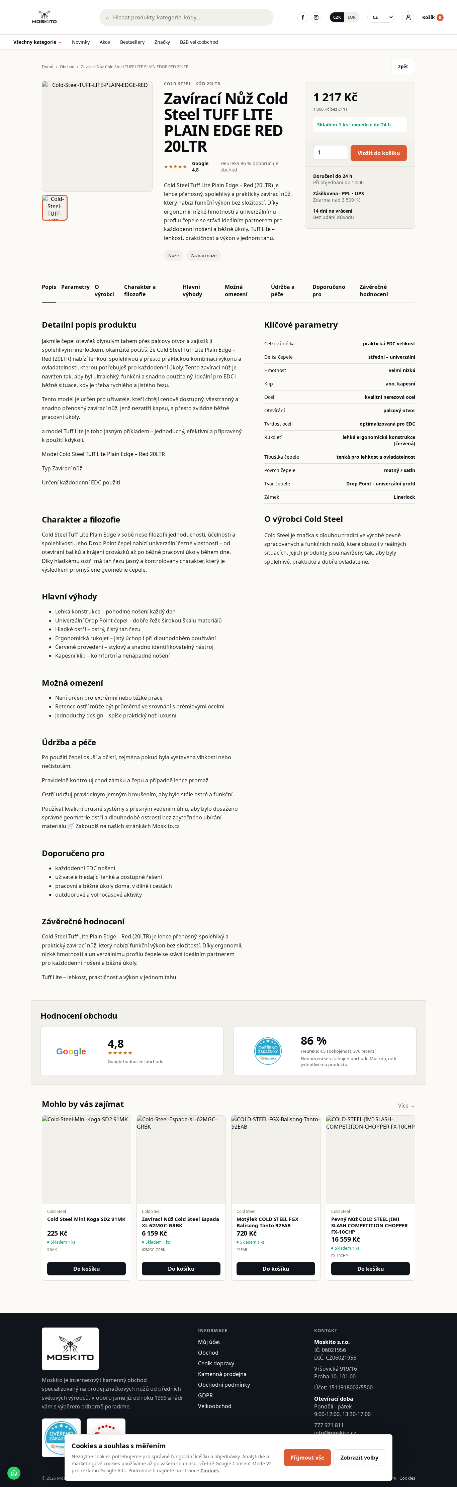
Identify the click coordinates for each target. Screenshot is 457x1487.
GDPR (205, 1395)
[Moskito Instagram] (316, 17)
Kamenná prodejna (222, 1374)
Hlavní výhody (192, 290)
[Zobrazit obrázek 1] (55, 208)
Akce (105, 42)
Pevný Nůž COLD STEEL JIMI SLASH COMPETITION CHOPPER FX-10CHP (369, 1225)
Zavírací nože (203, 255)
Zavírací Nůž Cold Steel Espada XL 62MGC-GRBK (180, 1222)
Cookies (407, 1478)
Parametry (75, 287)
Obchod (67, 67)
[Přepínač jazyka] (380, 17)
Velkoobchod (215, 1406)
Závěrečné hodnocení (374, 290)
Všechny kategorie (37, 42)
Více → (406, 1105)
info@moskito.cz (335, 1433)
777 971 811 (329, 1425)
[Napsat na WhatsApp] (13, 1473)
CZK (337, 17)
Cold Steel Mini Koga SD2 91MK (86, 1219)
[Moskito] (51, 17)
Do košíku (86, 1268)
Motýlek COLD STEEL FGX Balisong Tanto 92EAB (267, 1222)
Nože (173, 255)
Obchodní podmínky (224, 1384)
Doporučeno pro (328, 290)
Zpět (403, 67)
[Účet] (408, 17)
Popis (49, 287)
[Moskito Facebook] (302, 17)
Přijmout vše (307, 1457)
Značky (162, 42)
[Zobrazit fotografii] (97, 136)
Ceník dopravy (216, 1363)
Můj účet (209, 1342)
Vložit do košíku (379, 153)
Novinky (81, 42)
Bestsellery (132, 42)
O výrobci (104, 290)
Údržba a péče (283, 290)
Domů (47, 67)
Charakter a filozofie (140, 290)
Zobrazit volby (359, 1457)
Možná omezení (236, 290)
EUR (352, 17)
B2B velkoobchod (199, 42)
